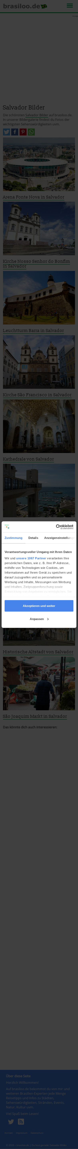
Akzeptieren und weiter (39, 606)
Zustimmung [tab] (13, 537)
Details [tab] (33, 537)
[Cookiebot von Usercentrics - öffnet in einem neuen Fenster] (56, 526)
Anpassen (37, 618)
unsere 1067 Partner (31, 558)
